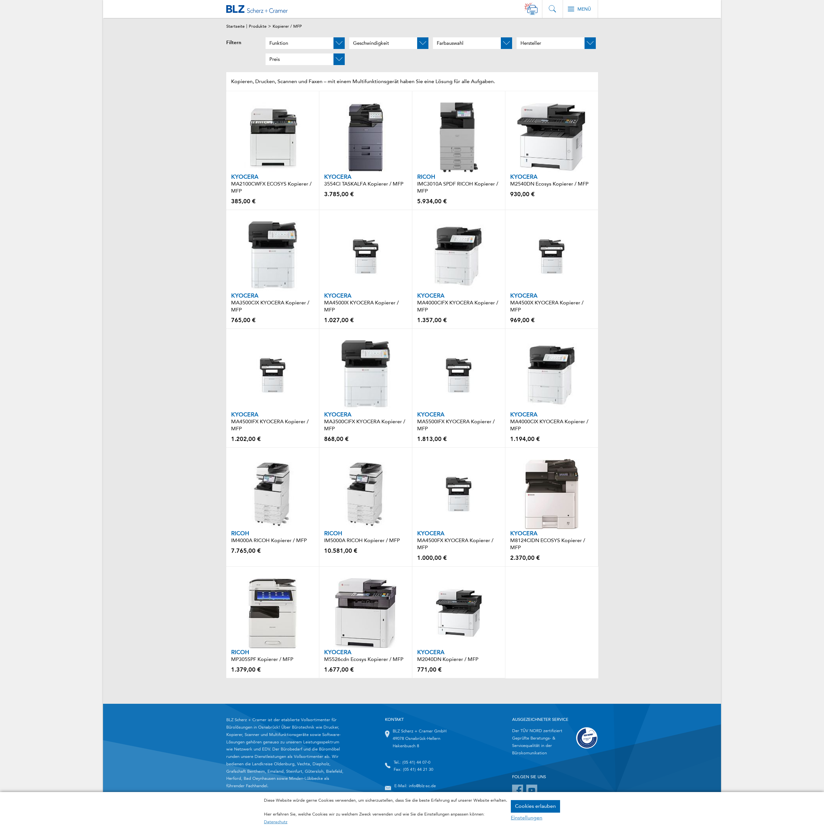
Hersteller (530, 43)
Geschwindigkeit (371, 43)
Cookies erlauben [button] (535, 806)
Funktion (278, 43)
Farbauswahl (450, 43)
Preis (274, 59)
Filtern (233, 42)
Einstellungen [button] (526, 818)
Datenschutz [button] (275, 821)
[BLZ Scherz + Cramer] (257, 9)
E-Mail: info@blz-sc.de (415, 785)
